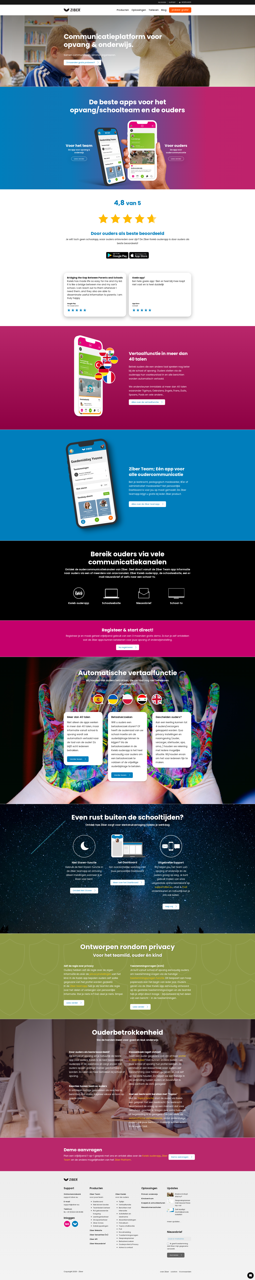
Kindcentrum (147, 1198)
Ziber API (93, 1239)
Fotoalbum (123, 1223)
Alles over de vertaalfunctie (145, 402)
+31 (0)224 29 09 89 (74, 1212)
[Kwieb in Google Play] (117, 255)
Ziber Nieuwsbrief (98, 1243)
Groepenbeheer (100, 1220)
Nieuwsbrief (143, 603)
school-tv (149, 577)
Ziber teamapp (78, 986)
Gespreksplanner (126, 1238)
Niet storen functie (101, 1204)
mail (184, 887)
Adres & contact (126, 1247)
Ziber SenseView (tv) (99, 1234)
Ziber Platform (123, 1159)
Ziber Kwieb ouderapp (144, 573)
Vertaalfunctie (125, 1204)
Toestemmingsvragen (128, 1235)
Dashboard (98, 1201)
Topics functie (145, 1098)
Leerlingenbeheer (101, 1217)
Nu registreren (126, 647)
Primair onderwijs (149, 1194)
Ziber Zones (98, 1223)
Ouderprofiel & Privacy (128, 1244)
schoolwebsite (172, 573)
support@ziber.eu (71, 1204)
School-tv (176, 603)
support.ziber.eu (164, 887)
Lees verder (79, 159)
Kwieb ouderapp (78, 603)
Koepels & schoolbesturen (153, 1203)
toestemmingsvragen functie (147, 978)
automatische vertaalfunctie (145, 1118)
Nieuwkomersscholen (151, 1207)
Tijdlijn (121, 1201)
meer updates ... (174, 1221)
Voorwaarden (185, 1271)
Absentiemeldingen (127, 1220)
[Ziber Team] (75, 1224)
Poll (120, 1229)
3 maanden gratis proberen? (80, 62)
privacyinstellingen (100, 974)
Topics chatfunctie (127, 1226)
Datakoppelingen (100, 1226)
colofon (174, 1271)
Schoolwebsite (111, 603)
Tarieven (154, 10)
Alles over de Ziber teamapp (145, 504)
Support (172, 2)
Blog (163, 10)
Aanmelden (174, 1255)
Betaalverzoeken (126, 1241)
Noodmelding (125, 1232)
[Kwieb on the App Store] (139, 255)
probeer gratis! (180, 9)
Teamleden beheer (101, 1207)
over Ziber (164, 1271)
